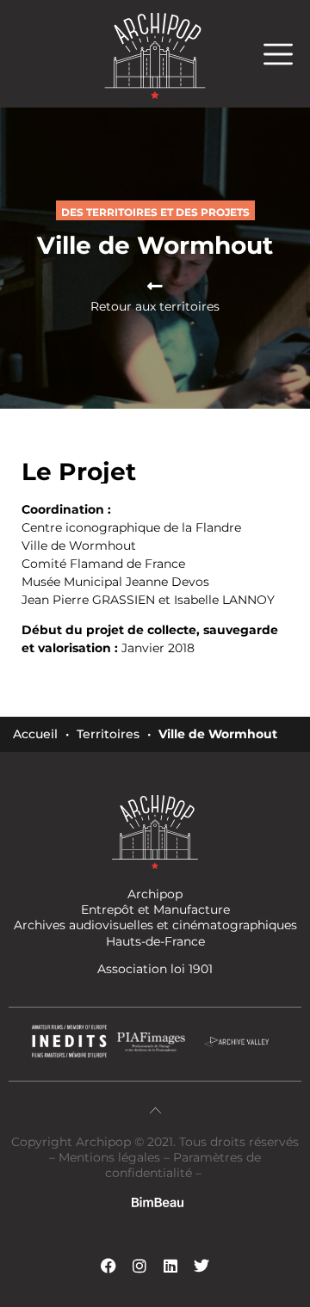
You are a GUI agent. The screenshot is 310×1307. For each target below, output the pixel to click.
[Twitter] (201, 1265)
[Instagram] (139, 1265)
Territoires (108, 734)
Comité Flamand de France (103, 563)
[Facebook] (108, 1265)
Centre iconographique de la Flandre (131, 527)
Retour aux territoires (155, 306)
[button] (287, 54)
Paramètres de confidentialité (183, 1165)
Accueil (35, 734)
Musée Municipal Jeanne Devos (115, 581)
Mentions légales (111, 1157)
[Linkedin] (170, 1265)
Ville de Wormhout (79, 545)
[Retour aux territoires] (155, 286)
